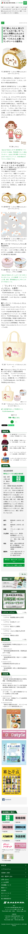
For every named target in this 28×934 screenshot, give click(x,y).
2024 (17, 7)
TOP (2, 7)
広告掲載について (6, 885)
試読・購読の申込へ (8, 586)
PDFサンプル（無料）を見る (14, 565)
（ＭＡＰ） (19, 909)
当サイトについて (6, 893)
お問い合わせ (5, 879)
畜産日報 (18, 822)
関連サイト (4, 888)
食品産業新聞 (6, 822)
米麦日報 (5, 831)
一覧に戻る (23, 574)
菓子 (13, 7)
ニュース (7, 7)
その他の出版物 (7, 860)
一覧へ (25, 612)
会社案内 (3, 890)
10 (21, 7)
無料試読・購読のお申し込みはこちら (14, 560)
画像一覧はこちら (14, 417)
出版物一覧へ (6, 583)
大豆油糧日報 (6, 840)
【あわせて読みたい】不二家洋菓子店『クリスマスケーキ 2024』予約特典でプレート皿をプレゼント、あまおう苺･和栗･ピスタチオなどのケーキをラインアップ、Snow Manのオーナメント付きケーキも (14, 154)
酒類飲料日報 (19, 831)
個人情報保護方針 (6, 898)
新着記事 (3, 865)
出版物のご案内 (5, 873)
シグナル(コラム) (6, 869)
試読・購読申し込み (6, 876)
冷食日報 (18, 840)
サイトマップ (5, 896)
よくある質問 (5, 882)
